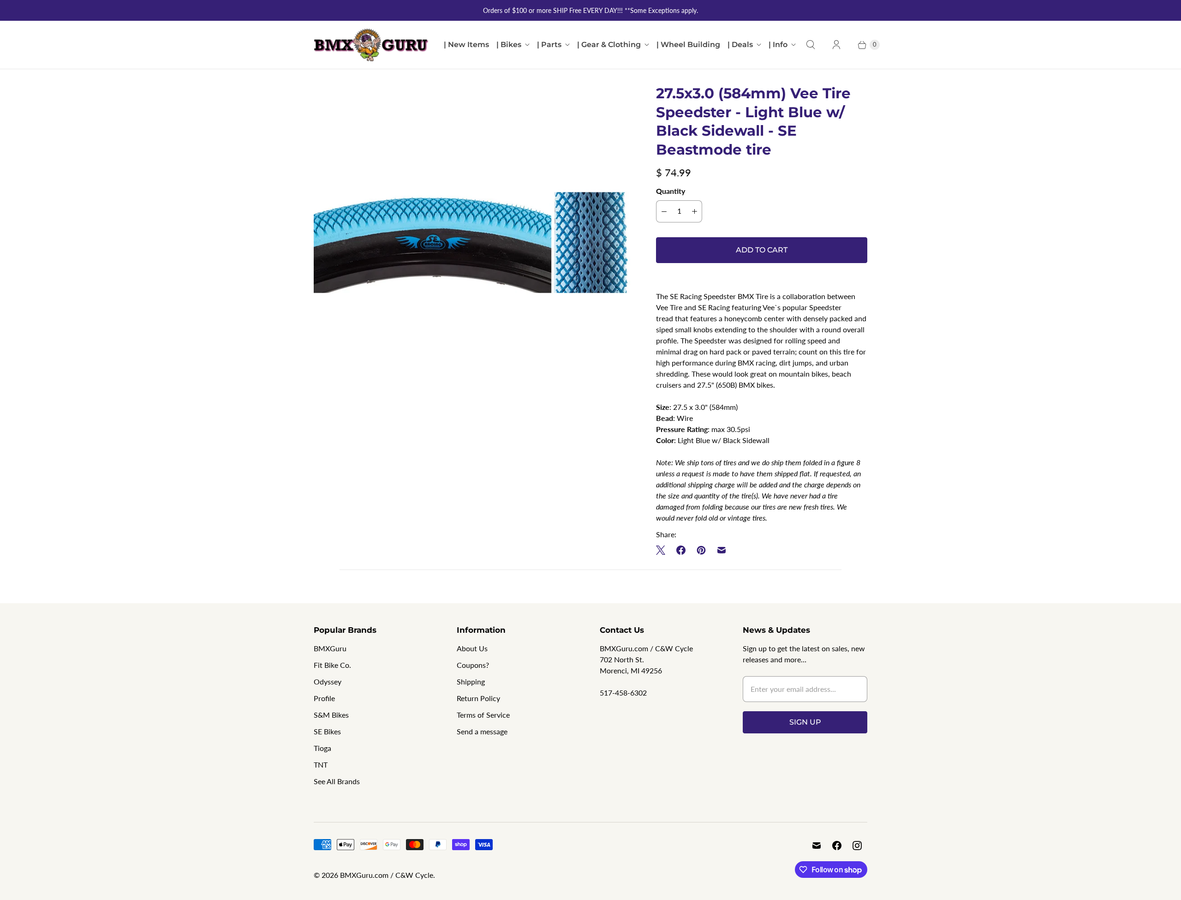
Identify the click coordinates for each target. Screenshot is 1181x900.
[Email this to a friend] (721, 550)
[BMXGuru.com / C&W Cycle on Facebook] (837, 845)
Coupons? (473, 664)
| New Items (466, 44)
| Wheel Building (688, 44)
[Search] (810, 45)
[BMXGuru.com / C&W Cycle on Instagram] (857, 845)
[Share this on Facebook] (681, 550)
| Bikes (508, 44)
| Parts (549, 44)
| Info (778, 44)
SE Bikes (327, 731)
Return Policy (478, 698)
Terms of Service (483, 714)
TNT (321, 764)
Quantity (670, 190)
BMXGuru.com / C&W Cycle (386, 874)
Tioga (322, 748)
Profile (324, 698)
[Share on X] (663, 550)
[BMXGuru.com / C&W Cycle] (371, 44)
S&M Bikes (331, 714)
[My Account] (836, 45)
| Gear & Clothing (609, 44)
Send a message (482, 731)
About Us (472, 648)
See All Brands (337, 781)
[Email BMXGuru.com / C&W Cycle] (816, 845)
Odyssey (327, 681)
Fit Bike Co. (332, 664)
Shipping (471, 681)
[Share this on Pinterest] (701, 550)
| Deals (740, 44)
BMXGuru (330, 648)
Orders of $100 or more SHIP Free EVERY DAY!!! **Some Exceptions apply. (590, 10)
